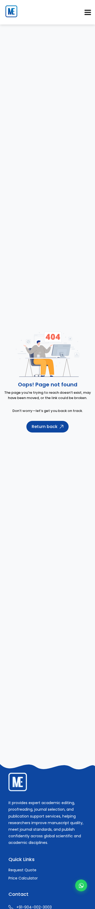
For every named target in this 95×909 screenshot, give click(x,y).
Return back (45, 427)
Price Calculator (23, 878)
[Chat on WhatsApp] (81, 885)
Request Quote (22, 870)
